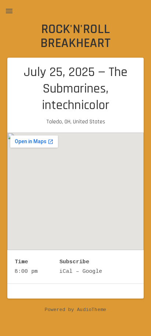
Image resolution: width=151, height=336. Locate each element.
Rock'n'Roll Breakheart (75, 36)
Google (92, 271)
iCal (66, 271)
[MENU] (9, 11)
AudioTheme (91, 309)
